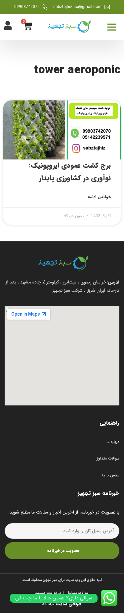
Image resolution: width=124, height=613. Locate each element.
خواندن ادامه (99, 197)
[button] (111, 27)
